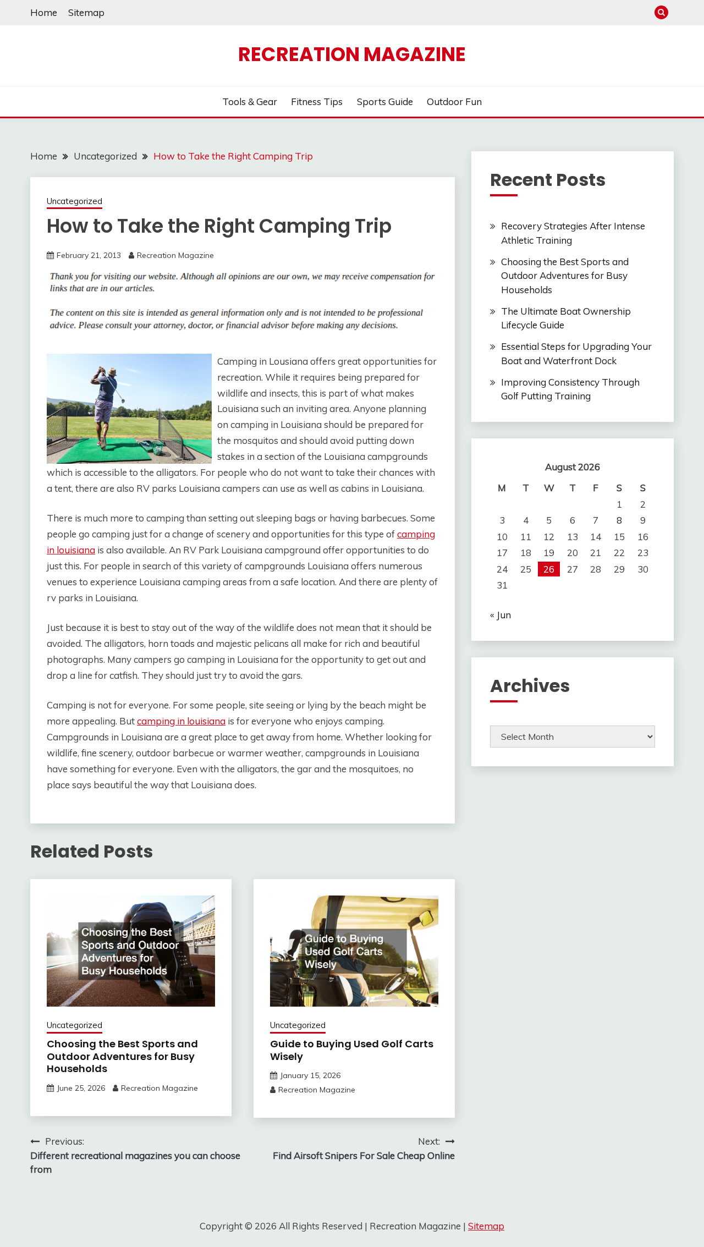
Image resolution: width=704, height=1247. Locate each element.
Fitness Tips (317, 101)
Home (43, 12)
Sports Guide (385, 101)
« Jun (500, 614)
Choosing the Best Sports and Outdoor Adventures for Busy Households (122, 1056)
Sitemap (86, 12)
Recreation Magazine (352, 54)
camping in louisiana (181, 721)
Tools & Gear (249, 101)
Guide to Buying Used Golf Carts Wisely (351, 1050)
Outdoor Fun (454, 101)
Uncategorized (74, 201)
